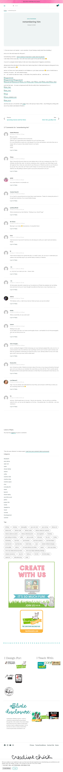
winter (26, 557)
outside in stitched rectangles (48, 544)
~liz (11, 267)
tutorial (6, 512)
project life (7, 502)
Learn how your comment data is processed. (37, 451)
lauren (12, 324)
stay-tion (21, 554)
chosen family (7, 469)
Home (5, 10)
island (5, 489)
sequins (42, 547)
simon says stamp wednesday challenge (35, 550)
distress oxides (28, 530)
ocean (36, 544)
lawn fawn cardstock (38, 540)
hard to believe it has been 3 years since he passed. (30, 57)
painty (5, 499)
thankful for (7, 507)
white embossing (18, 557)
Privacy (32, 745)
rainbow (17, 547)
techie (5, 505)
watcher (6, 517)
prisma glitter (8, 547)
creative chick (7, 476)
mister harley (7, 494)
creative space (8, 482)
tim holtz (36, 554)
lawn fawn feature (50, 540)
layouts (6, 492)
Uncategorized (31, 18)
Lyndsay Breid (14, 208)
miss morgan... (14, 344)
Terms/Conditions (40, 745)
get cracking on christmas (11, 537)
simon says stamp (52, 547)
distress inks (8, 530)
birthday (7, 527)
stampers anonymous (10, 554)
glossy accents (30, 537)
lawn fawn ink (8, 544)
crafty (5, 474)
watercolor (7, 557)
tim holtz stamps (46, 554)
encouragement (40, 534)
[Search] (13, 6)
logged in (13, 433)
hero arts (48, 537)
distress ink (54, 527)
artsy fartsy (7, 461)
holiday (55, 537)
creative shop (7, 479)
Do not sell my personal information (16, 765)
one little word (8, 497)
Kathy (11, 310)
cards (5, 466)
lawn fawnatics (26, 540)
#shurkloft (6, 459)
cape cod (6, 464)
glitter (21, 537)
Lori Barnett (13, 380)
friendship (49, 534)
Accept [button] (15, 768)
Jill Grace (12, 222)
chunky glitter (24, 527)
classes (6, 471)
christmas (15, 527)
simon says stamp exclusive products (13, 550)
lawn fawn (16, 540)
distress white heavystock (27, 534)
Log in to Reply (13, 150)
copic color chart (34, 527)
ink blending (8, 540)
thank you (29, 554)
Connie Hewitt (14, 192)
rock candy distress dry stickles (30, 547)
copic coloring (45, 527)
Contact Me (50, 745)
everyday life (7, 487)
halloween (39, 537)
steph (24, 104)
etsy (5, 484)
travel (5, 510)
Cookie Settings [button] (6, 768)
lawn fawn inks (18, 544)
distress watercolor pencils (11, 534)
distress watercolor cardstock (42, 530)
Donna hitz (13, 363)
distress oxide (18, 530)
